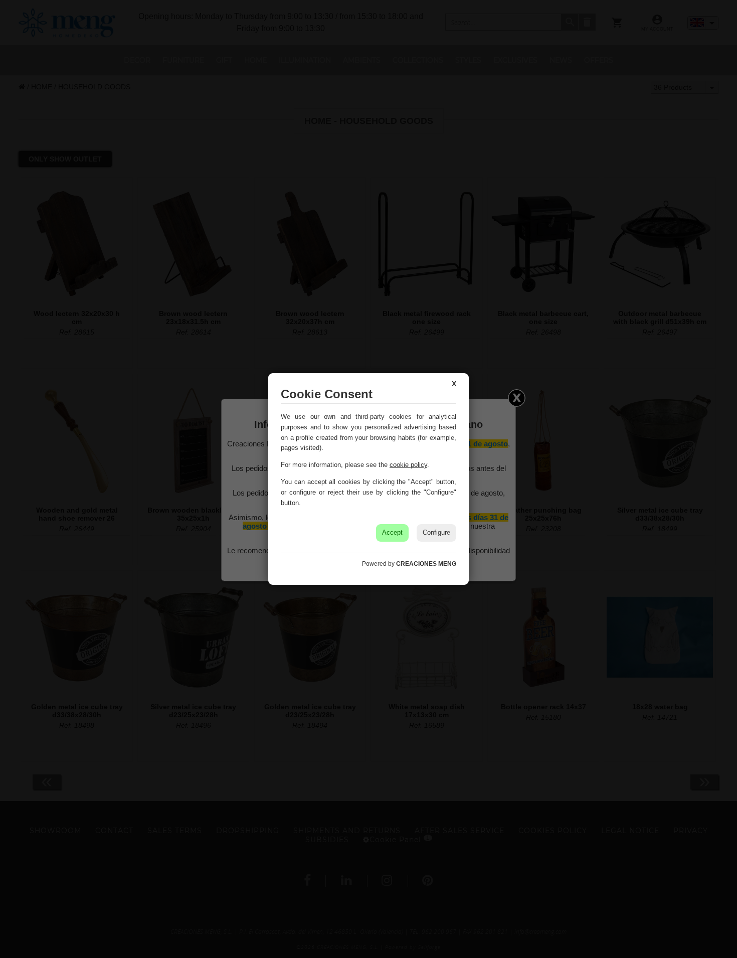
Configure (436, 532)
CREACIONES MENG (426, 563)
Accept (392, 532)
